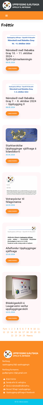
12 (4, 332)
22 (12, 335)
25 (24, 335)
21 (39, 332)
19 (31, 332)
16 (19, 332)
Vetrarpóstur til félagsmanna (15, 200)
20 (35, 332)
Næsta (30, 335)
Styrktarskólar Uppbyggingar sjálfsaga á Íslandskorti (21, 148)
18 (27, 332)
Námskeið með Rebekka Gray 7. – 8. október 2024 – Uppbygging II (21, 101)
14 (12, 332)
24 (20, 335)
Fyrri (5, 329)
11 (38, 329)
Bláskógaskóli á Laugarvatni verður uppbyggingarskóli (17, 305)
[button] (6, 15)
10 (34, 329)
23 (16, 335)
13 (8, 332)
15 (16, 332)
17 (23, 332)
